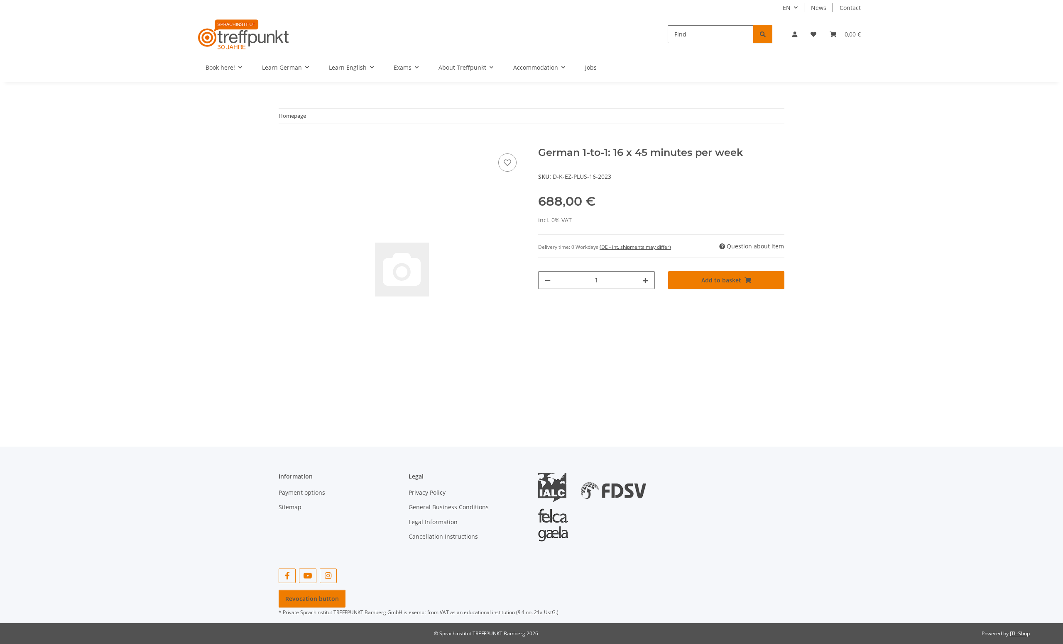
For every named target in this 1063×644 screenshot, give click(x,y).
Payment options (302, 492)
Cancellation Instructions (443, 536)
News (818, 8)
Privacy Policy (427, 492)
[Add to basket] (285, 142)
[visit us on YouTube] (307, 576)
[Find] (762, 34)
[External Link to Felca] (553, 521)
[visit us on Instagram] (328, 576)
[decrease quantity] (548, 280)
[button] (795, 34)
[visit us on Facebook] (287, 576)
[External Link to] (613, 487)
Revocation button (312, 599)
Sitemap (290, 507)
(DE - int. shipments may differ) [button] (635, 246)
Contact (850, 8)
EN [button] (787, 8)
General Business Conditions (449, 507)
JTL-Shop (1020, 633)
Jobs (591, 67)
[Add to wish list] (507, 162)
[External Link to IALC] (555, 487)
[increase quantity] (645, 280)
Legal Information (433, 522)
